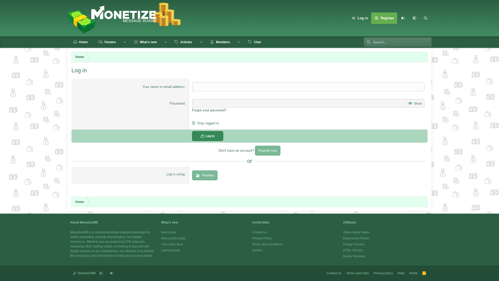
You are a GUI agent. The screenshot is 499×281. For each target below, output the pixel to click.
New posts (168, 232)
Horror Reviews (354, 256)
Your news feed (172, 244)
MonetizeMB (86, 273)
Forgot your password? (209, 110)
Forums (110, 42)
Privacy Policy (262, 238)
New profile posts (173, 238)
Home (83, 42)
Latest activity (170, 250)
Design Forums (354, 244)
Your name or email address (163, 87)
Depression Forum (356, 238)
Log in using (175, 174)
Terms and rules (357, 273)
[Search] (425, 18)
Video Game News (356, 232)
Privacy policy (383, 273)
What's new (148, 42)
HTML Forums (353, 250)
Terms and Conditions (267, 244)
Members (223, 42)
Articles (186, 42)
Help (401, 273)
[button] (414, 18)
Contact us (259, 232)
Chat (257, 42)
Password (177, 103)
